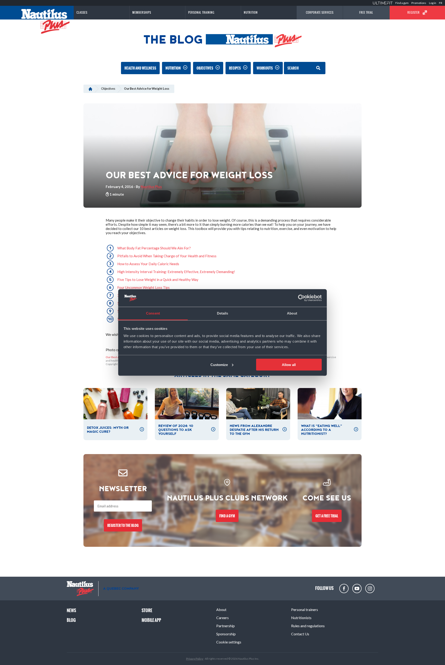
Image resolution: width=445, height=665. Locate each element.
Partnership (225, 626)
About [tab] (292, 313)
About (221, 609)
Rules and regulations (308, 626)
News (71, 610)
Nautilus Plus (151, 187)
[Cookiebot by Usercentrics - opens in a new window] (301, 298)
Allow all (289, 364)
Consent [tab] (153, 313)
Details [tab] (222, 313)
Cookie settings (228, 642)
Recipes (235, 68)
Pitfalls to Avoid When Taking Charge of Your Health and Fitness (166, 256)
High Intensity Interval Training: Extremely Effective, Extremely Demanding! (176, 272)
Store (147, 610)
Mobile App (151, 620)
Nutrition (173, 68)
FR (440, 3)
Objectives (205, 68)
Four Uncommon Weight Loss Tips (143, 287)
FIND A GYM (227, 516)
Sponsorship (226, 634)
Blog (71, 620)
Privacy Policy (194, 658)
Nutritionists (301, 617)
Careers (222, 617)
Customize (219, 364)
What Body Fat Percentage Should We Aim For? (154, 248)
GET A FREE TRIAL (326, 516)
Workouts (265, 68)
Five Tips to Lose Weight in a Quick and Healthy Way (157, 279)
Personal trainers (304, 609)
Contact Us (300, 634)
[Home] (90, 88)
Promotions (418, 3)
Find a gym (402, 3)
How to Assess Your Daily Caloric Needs (148, 264)
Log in (432, 3)
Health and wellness (140, 68)
